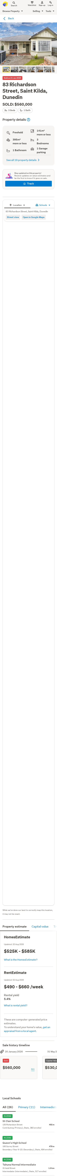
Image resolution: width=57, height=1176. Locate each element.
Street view (13, 217)
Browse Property (11, 11)
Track (30, 183)
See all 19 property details (21, 160)
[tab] (17, 204)
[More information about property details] (28, 120)
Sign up (42, 5)
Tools (49, 11)
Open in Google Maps (33, 217)
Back (11, 18)
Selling (37, 11)
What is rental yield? (15, 1005)
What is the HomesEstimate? (20, 959)
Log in (50, 5)
